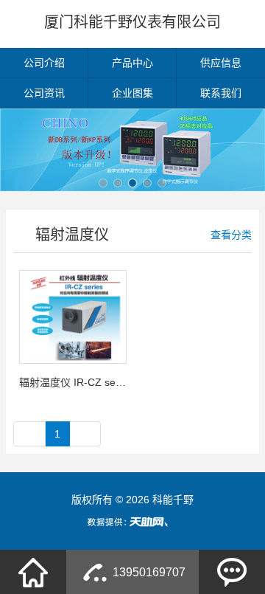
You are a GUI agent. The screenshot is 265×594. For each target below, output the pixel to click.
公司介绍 (44, 63)
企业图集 (132, 93)
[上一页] (29, 433)
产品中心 (132, 63)
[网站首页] (33, 572)
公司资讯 (44, 93)
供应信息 (220, 63)
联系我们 (220, 93)
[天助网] (132, 521)
